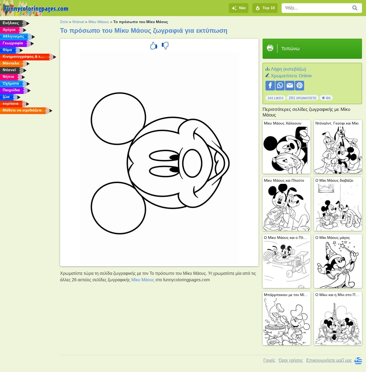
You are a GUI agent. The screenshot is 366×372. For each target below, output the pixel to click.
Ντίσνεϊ (78, 22)
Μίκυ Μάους (98, 22)
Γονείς (269, 360)
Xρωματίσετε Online (291, 75)
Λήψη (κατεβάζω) (288, 69)
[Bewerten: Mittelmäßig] (165, 46)
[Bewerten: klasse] (153, 46)
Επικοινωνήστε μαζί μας (329, 360)
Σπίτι (64, 22)
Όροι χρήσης (291, 360)
